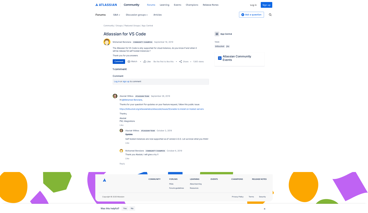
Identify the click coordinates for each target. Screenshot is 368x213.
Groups (119, 25)
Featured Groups (132, 25)
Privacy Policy (238, 197)
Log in (253, 4)
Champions (192, 4)
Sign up (266, 4)
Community (131, 4)
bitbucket (219, 46)
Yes (125, 208)
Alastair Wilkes (127, 96)
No (132, 208)
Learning (164, 4)
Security (262, 197)
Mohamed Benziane (122, 42)
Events (177, 4)
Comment (118, 61)
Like (121, 125)
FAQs (171, 184)
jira (227, 46)
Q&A (116, 14)
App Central (147, 25)
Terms (251, 197)
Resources (194, 188)
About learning (196, 184)
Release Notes (210, 4)
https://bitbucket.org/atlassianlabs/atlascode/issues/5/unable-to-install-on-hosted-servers (162, 109)
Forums (151, 4)
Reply (122, 163)
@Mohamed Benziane (132, 100)
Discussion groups (136, 14)
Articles (158, 14)
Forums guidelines (176, 188)
